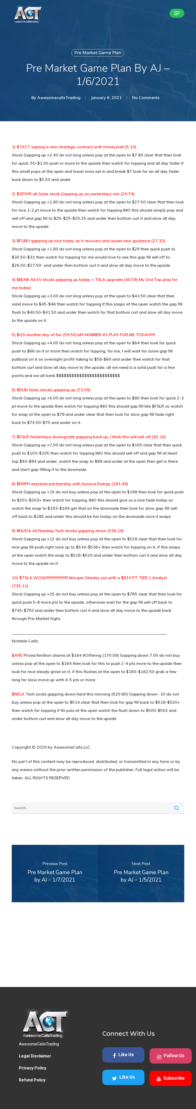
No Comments (146, 97)
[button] (176, 13)
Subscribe (174, 1077)
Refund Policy (32, 1080)
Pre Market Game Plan (97, 52)
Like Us (126, 1054)
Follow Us (174, 1055)
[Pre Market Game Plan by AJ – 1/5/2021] (141, 873)
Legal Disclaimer (35, 1056)
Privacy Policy (32, 1068)
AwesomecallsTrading (58, 97)
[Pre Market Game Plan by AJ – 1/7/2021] (55, 873)
